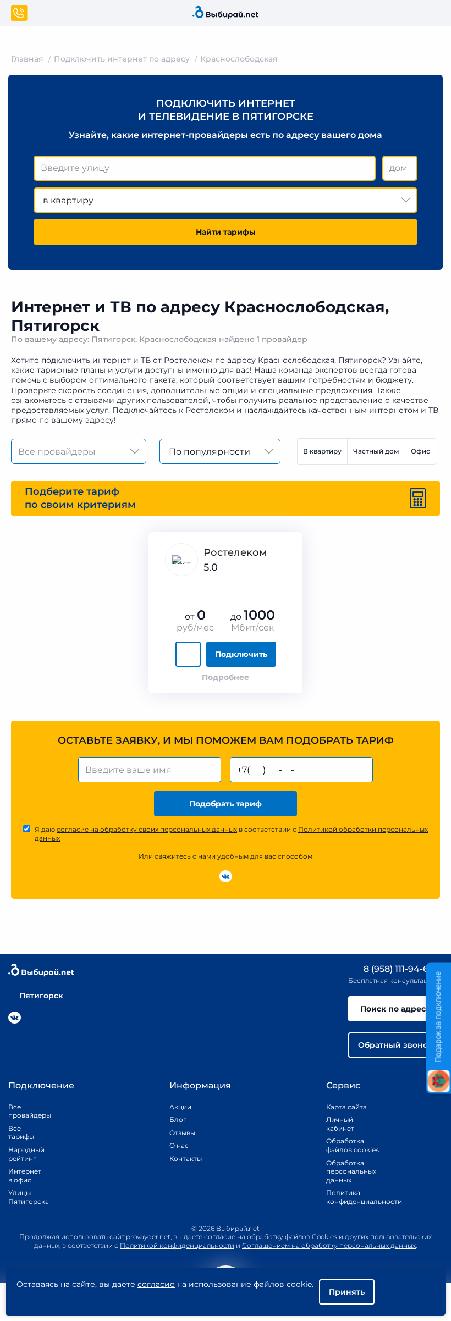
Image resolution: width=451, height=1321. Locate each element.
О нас (179, 1145)
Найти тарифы (226, 232)
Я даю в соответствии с (231, 833)
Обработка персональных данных (351, 1171)
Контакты (182, 1158)
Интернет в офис (22, 1175)
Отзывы (182, 1133)
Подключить (241, 654)
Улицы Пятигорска (22, 1197)
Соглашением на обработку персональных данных (329, 1245)
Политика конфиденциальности (352, 1197)
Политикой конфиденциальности (177, 1245)
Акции (180, 1107)
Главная (27, 59)
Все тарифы (21, 1132)
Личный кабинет (340, 1123)
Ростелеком (235, 552)
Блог (177, 1119)
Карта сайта (346, 1107)
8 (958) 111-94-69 (397, 969)
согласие (156, 1284)
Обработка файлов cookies (352, 1145)
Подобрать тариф (225, 804)
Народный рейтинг (22, 1154)
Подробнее (225, 677)
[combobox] (205, 168)
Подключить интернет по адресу (122, 59)
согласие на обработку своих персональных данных (147, 829)
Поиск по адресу (395, 1009)
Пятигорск (41, 996)
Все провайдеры (22, 1111)
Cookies (324, 1236)
